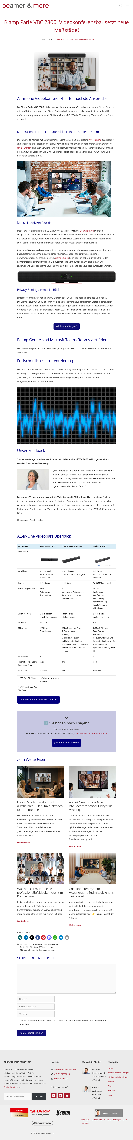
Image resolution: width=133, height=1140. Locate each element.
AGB (125, 1120)
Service (111, 1081)
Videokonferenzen (86, 39)
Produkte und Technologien (66, 39)
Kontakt (111, 1090)
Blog (110, 1086)
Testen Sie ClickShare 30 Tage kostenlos (37, 947)
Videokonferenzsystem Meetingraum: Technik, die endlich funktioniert (92, 892)
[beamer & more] (26, 5)
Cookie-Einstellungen (112, 1120)
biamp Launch (62, 257)
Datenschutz (97, 1120)
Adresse (85, 1123)
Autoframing (95, 139)
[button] (20, 937)
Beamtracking (87, 230)
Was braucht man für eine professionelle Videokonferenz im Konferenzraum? (40, 892)
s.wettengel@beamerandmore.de (90, 733)
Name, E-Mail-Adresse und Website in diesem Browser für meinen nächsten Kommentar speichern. (63, 1022)
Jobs (110, 1095)
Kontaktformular (61, 1078)
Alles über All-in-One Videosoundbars (38, 699)
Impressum (85, 1120)
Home (110, 1068)
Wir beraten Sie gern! (66, 326)
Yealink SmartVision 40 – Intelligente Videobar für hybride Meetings (91, 806)
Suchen (39, 1096)
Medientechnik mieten (118, 1077)
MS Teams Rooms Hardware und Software (37, 950)
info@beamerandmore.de (65, 1069)
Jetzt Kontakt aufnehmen (66, 742)
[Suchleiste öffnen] (120, 5)
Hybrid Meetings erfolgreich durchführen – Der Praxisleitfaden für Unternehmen (40, 806)
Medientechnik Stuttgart (118, 1072)
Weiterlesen (23, 843)
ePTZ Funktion (24, 147)
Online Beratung (11, 1087)
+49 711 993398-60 (62, 1074)
